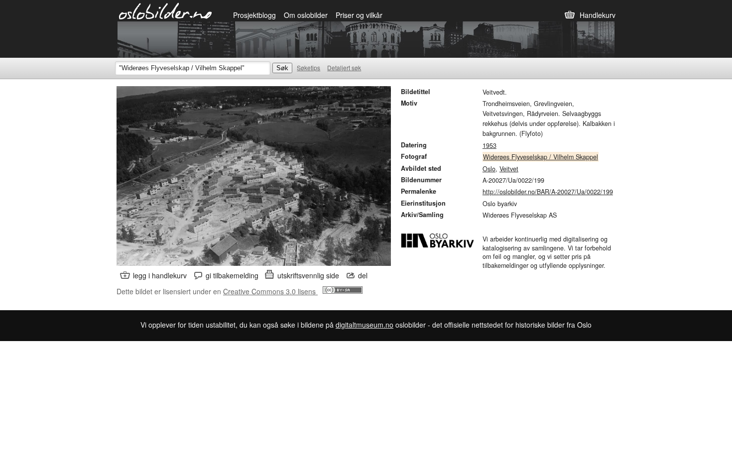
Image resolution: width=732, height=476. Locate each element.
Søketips (308, 67)
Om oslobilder (306, 15)
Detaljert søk (344, 67)
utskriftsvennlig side (308, 275)
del (362, 275)
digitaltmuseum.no (364, 325)
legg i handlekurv (160, 275)
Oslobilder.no (165, 10)
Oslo (489, 168)
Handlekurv (597, 15)
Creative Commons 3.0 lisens (270, 291)
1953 (489, 145)
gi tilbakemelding (232, 275)
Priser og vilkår (359, 15)
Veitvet (508, 168)
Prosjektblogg (254, 15)
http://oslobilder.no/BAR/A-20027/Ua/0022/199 (548, 191)
